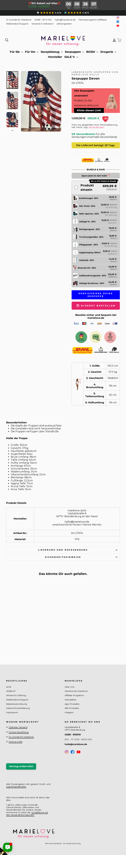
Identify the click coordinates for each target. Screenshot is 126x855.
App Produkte (72, 704)
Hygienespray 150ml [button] (89, 252)
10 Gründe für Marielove (18, 19)
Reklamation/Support (17, 23)
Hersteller (55, 57)
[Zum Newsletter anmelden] (14, 841)
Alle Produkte (72, 708)
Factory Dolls (15, 741)
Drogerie (107, 52)
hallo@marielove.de (65, 19)
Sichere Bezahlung (19, 732)
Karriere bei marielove (76, 691)
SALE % (70, 57)
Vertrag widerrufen (21, 766)
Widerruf (10, 691)
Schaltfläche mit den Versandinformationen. (27, 813)
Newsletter (70, 699)
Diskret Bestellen (19, 645)
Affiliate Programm (74, 695)
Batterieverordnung (16, 704)
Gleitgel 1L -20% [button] (87, 221)
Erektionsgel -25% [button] (88, 198)
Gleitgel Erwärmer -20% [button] (91, 283)
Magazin (69, 712)
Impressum (12, 712)
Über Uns (69, 687)
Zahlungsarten (64, 23)
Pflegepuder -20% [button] (88, 244)
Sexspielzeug (50, 52)
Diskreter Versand (18, 727)
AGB (8, 687)
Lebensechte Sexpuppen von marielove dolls (95, 73)
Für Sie (15, 52)
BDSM (91, 52)
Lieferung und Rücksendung (63, 550)
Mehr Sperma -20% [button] (89, 213)
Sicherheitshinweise (63, 557)
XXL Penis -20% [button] (87, 206)
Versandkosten (96, 127)
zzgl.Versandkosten (16, 786)
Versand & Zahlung (16, 695)
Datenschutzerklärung (18, 708)
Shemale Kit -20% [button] (87, 268)
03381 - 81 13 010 (43, 19)
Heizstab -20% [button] (86, 260)
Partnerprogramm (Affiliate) (93, 19)
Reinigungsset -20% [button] (89, 229)
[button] (96, 187)
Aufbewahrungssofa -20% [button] (92, 275)
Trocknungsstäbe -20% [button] (91, 237)
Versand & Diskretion (42, 23)
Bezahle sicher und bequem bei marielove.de (95, 316)
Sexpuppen (73, 52)
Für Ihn (30, 52)
